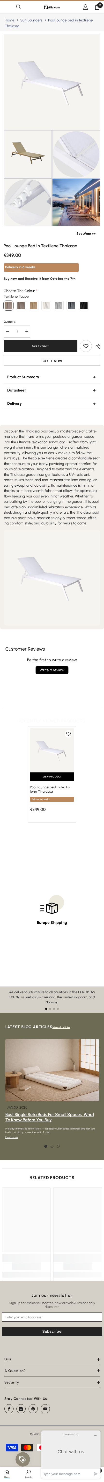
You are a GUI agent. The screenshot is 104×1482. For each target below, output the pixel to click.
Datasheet (16, 390)
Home (9, 20)
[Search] (19, 7)
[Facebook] (9, 1408)
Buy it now (52, 361)
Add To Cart (40, 345)
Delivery (14, 403)
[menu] (5, 7)
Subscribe (51, 1331)
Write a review (52, 670)
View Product (52, 776)
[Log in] (85, 7)
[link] (26, 1266)
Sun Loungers (31, 20)
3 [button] (58, 1146)
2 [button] (52, 1146)
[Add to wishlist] (86, 346)
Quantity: (9, 321)
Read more (11, 1137)
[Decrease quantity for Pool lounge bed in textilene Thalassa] (7, 332)
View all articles (61, 1027)
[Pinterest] (33, 1408)
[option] (52, 776)
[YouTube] (45, 1408)
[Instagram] (21, 1408)
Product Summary (23, 377)
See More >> (86, 234)
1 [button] (45, 1146)
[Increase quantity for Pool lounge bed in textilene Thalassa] (26, 332)
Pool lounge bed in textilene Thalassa (50, 789)
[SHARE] (96, 346)
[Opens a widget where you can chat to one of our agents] (70, 1454)
